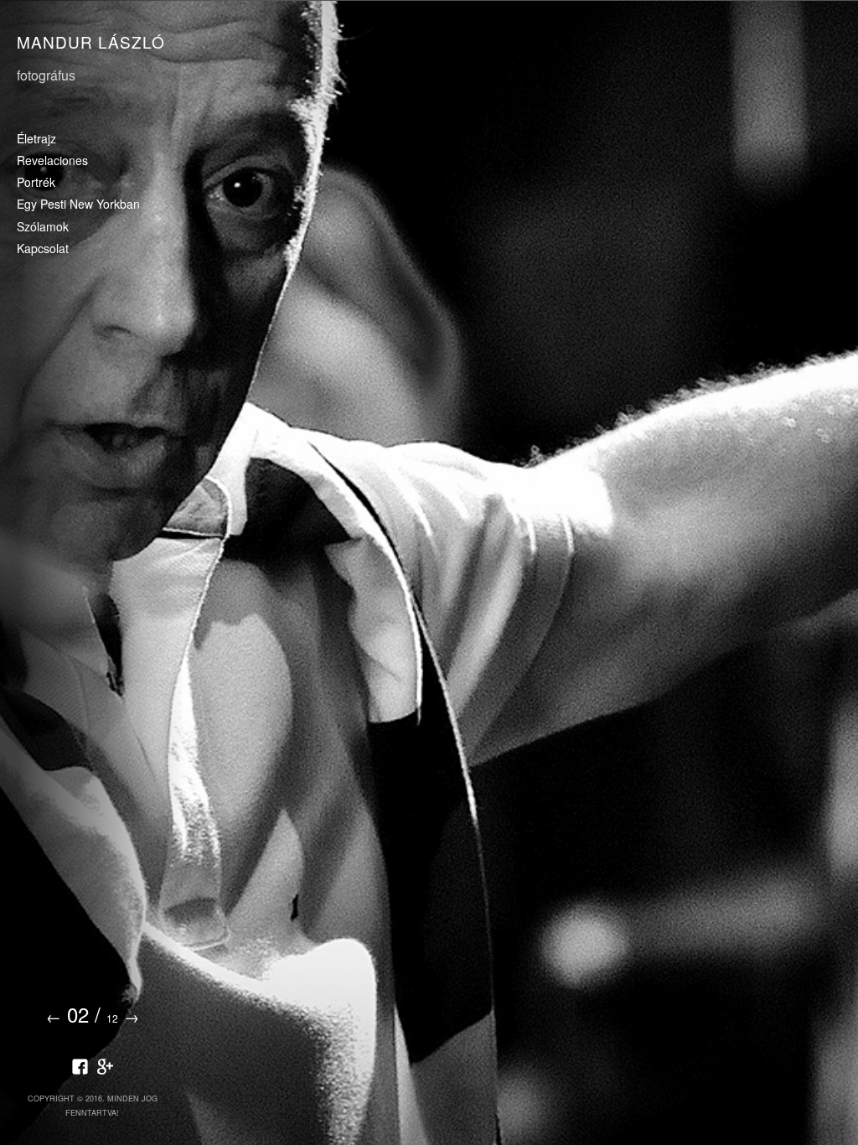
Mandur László (91, 41)
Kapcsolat (43, 248)
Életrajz (36, 139)
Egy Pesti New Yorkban (78, 204)
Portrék (36, 182)
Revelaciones (52, 160)
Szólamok (43, 227)
